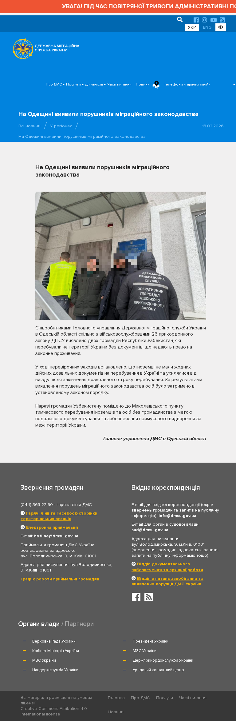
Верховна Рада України (54, 641)
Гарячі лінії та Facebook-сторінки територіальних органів (59, 516)
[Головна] (21, 50)
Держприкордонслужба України (163, 660)
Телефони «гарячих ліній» (187, 84)
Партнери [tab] (79, 624)
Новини (143, 84)
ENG (207, 27)
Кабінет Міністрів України (55, 650)
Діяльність (94, 84)
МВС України (44, 660)
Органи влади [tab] (39, 624)
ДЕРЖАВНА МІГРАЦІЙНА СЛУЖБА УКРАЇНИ (57, 48)
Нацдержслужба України (55, 669)
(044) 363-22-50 (37, 504)
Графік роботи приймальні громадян (60, 579)
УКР (192, 27)
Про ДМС (54, 84)
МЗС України (144, 650)
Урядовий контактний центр (158, 669)
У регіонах (61, 126)
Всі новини (29, 126)
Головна (116, 697)
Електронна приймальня (52, 527)
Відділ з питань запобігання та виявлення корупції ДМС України (167, 581)
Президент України (150, 641)
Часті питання (119, 84)
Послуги (73, 84)
